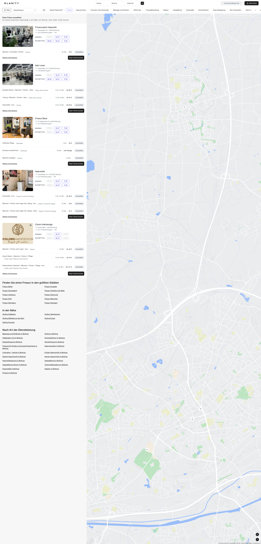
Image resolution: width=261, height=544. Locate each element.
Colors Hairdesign (44, 224)
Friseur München (51, 299)
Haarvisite (40, 171)
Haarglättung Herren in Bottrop (14, 365)
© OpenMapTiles (233, 543)
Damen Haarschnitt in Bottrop (14, 357)
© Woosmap (223, 543)
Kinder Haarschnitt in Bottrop (56, 353)
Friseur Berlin (7, 287)
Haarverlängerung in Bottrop (13, 361)
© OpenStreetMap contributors (249, 543)
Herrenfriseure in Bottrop (54, 342)
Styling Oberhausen (52, 314)
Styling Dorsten (8, 322)
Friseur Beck (41, 118)
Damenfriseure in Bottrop (12, 342)
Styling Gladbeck (9, 314)
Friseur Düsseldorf (9, 291)
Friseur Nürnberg (9, 303)
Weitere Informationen (9, 58)
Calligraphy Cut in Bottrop (12, 338)
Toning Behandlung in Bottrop (56, 365)
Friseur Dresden (51, 287)
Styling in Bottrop (51, 334)
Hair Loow (40, 65)
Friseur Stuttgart (51, 303)
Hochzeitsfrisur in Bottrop (55, 338)
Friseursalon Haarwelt (45, 27)
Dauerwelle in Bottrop (10, 369)
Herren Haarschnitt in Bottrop (56, 357)
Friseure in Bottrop (9, 373)
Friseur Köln (7, 299)
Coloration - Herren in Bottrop (14, 353)
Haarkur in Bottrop (52, 369)
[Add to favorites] (30, 28)
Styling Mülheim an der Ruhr (13, 318)
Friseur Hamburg (8, 295)
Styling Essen (50, 318)
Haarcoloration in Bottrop (54, 346)
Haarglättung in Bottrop (54, 361)
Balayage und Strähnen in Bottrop (15, 334)
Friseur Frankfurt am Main (55, 291)
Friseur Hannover (51, 295)
